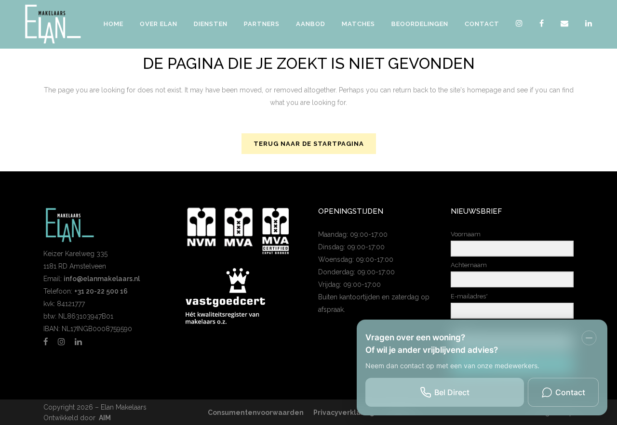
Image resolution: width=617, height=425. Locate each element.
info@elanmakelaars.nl (102, 279)
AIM (105, 418)
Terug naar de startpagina (309, 143)
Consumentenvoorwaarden (256, 412)
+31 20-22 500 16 (101, 291)
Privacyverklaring (344, 412)
